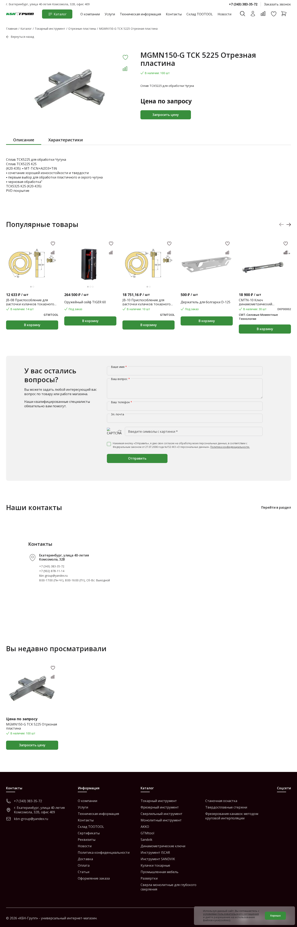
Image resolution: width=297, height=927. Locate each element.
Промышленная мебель (159, 872)
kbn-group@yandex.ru (53, 575)
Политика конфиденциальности (104, 852)
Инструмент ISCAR (155, 852)
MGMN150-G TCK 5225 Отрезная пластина (31, 726)
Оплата (84, 865)
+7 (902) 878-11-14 (51, 571)
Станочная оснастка (221, 801)
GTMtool (147, 833)
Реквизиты (86, 839)
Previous (281, 224)
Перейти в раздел (276, 507)
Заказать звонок (277, 4)
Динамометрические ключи (163, 846)
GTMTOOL (51, 315)
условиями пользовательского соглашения (231, 914)
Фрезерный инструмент (160, 807)
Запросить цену (165, 114)
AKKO (145, 826)
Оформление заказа (94, 878)
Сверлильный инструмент (161, 814)
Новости (224, 14)
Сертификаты (89, 833)
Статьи (83, 872)
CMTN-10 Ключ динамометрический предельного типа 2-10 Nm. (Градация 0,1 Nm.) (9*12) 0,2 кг (263, 302)
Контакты (174, 14)
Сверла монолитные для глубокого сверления (168, 887)
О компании (90, 14)
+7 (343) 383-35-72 (243, 4)
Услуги (110, 14)
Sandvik (146, 839)
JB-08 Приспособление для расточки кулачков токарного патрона (30, 302)
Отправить (137, 458)
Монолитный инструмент (161, 820)
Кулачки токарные (155, 865)
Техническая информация (140, 14)
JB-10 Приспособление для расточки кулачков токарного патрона (146, 302)
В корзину (32, 325)
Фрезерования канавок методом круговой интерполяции (231, 816)
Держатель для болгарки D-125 (205, 302)
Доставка (85, 859)
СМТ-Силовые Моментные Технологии (258, 317)
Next (288, 224)
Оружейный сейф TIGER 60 (85, 302)
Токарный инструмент (159, 801)
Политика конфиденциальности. (230, 447)
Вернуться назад (22, 37)
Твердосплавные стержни (226, 807)
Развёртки (149, 878)
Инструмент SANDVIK (158, 859)
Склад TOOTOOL (199, 14)
